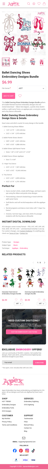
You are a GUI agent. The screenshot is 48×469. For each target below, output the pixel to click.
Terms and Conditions (9, 425)
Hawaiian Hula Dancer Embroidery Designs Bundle (11, 293)
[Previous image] (9, 33)
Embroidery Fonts (8, 408)
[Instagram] (27, 450)
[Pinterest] (21, 450)
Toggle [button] (4, 4)
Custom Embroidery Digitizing (24, 332)
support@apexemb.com (26, 442)
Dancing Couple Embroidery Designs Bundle (34, 293)
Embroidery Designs (9, 405)
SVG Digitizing (29, 405)
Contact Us (24, 233)
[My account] (34, 4)
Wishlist (39, 4)
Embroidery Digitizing (31, 401)
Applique (15, 248)
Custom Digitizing (26, 231)
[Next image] (39, 33)
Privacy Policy (7, 422)
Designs (16, 242)
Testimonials (28, 418)
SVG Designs (6, 411)
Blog (25, 431)
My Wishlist (6, 418)
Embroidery (24, 248)
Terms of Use (14, 233)
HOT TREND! (6, 401)
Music (15, 245)
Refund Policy (29, 425)
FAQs (26, 422)
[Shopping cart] (44, 4)
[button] (24, 33)
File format (5, 88)
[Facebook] (15, 450)
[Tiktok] (33, 450)
